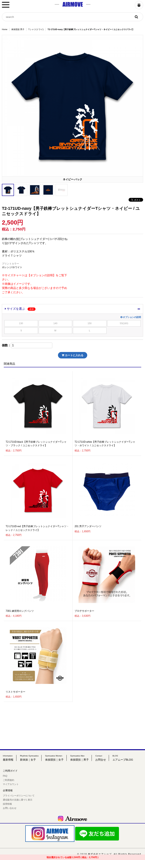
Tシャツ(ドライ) (36, 29)
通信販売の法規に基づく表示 (17, 800)
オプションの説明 (131, 317)
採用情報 (7, 804)
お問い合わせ (9, 808)
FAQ (5, 776)
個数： (6, 345)
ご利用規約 (8, 780)
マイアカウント (11, 784)
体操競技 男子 (17, 29)
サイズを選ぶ (20, 308)
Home (4, 29)
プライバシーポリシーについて (19, 795)
